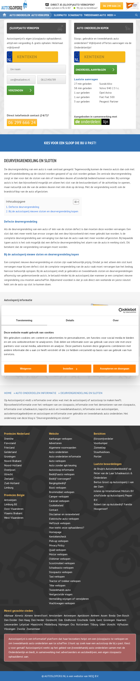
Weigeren (25, 368)
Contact (53, 509)
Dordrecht (51, 620)
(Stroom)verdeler (103, 438)
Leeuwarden (11, 624)
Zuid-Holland (11, 483)
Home (8, 393)
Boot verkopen (57, 487)
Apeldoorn (83, 615)
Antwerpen (10, 500)
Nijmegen (63, 624)
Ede (61, 620)
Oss (73, 624)
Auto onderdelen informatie (36, 393)
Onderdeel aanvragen (91, 69)
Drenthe (8, 438)
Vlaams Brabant (13, 513)
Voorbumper (101, 443)
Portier (98, 456)
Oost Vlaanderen (13, 508)
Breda (112, 615)
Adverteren (55, 443)
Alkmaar (8, 615)
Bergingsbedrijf (57, 483)
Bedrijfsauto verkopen (61, 474)
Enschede (82, 620)
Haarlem (121, 620)
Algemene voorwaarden (62, 447)
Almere (29, 615)
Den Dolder (10, 620)
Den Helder (37, 620)
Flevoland (10, 443)
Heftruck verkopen (59, 523)
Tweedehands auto (95, 15)
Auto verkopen (40, 15)
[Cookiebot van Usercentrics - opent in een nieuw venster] (121, 310)
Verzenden (15, 90)
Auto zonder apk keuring (62, 465)
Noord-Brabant (13, 461)
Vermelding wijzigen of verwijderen (69, 598)
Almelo (19, 615)
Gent (99, 620)
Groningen (10, 456)
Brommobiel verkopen (61, 492)
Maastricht (37, 624)
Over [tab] (116, 320)
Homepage (55, 532)
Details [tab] (70, 320)
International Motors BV (119, 491)
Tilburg (94, 624)
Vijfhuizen (122, 624)
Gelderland (10, 452)
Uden (102, 624)
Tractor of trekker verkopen (65, 581)
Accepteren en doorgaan (114, 368)
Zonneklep (100, 447)
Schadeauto (75, 15)
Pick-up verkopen (58, 541)
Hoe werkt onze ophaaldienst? (66, 527)
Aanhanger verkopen (60, 438)
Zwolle (21, 629)
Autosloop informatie (61, 469)
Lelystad (24, 624)
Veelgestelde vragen (60, 594)
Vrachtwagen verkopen (62, 603)
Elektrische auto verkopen (64, 518)
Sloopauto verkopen (60, 572)
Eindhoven (70, 620)
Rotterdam (82, 624)
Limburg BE (10, 504)
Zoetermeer (33, 629)
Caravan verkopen (59, 501)
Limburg (8, 487)
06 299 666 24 (111, 6)
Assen (104, 615)
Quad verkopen (57, 550)
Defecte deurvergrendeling (24, 207)
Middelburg (50, 624)
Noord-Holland (13, 465)
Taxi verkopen (57, 576)
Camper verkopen (59, 496)
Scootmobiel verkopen (62, 563)
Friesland (9, 447)
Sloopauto (60, 15)
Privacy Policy (56, 545)
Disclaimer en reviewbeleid (64, 514)
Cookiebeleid (56, 505)
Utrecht (8, 474)
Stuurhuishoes (102, 452)
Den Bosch (123, 615)
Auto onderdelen (20, 15)
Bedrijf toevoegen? (60, 478)
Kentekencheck (57, 536)
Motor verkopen (58, 554)
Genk (92, 620)
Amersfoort (41, 615)
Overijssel (9, 469)
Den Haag (24, 620)
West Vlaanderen (13, 517)
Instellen (68, 368)
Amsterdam (55, 615)
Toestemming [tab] (24, 320)
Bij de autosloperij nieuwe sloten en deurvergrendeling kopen (43, 211)
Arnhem (95, 615)
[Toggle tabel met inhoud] (74, 202)
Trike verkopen (57, 585)
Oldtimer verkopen (59, 558)
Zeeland (8, 478)
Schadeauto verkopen (61, 567)
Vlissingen (9, 629)
